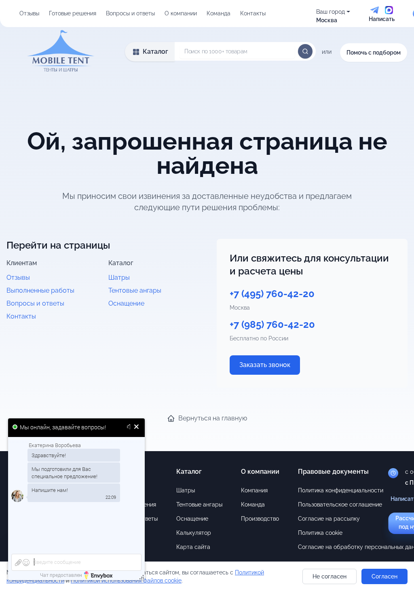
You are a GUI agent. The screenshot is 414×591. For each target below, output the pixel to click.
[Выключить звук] (130, 427)
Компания (254, 490)
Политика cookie (320, 533)
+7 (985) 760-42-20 (272, 324)
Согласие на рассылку (329, 518)
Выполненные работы (40, 290)
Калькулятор (193, 533)
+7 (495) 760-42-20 (272, 294)
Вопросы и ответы (130, 13)
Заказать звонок (264, 365)
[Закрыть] (136, 427)
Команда (218, 13)
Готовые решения (72, 13)
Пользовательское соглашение (340, 504)
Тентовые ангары (134, 290)
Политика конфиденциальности (340, 490)
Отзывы (29, 13)
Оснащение (126, 303)
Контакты (253, 13)
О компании (181, 13)
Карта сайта (193, 547)
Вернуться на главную (212, 418)
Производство (260, 518)
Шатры (119, 277)
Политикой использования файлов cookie (126, 580)
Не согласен (329, 576)
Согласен (384, 576)
